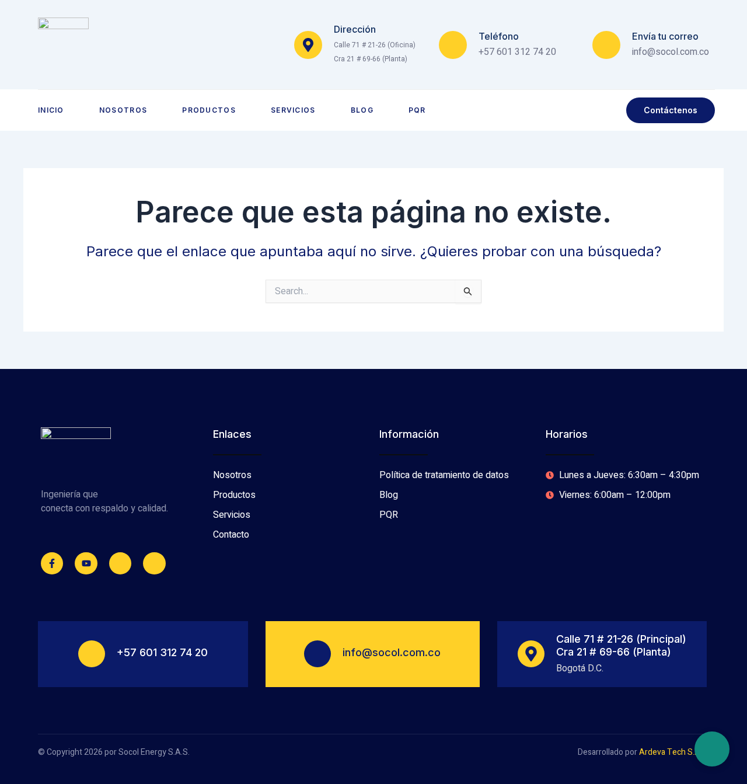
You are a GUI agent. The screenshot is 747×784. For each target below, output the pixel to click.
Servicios (293, 110)
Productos (209, 110)
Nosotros (123, 110)
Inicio (51, 110)
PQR (417, 110)
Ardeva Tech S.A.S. (674, 752)
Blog (362, 110)
